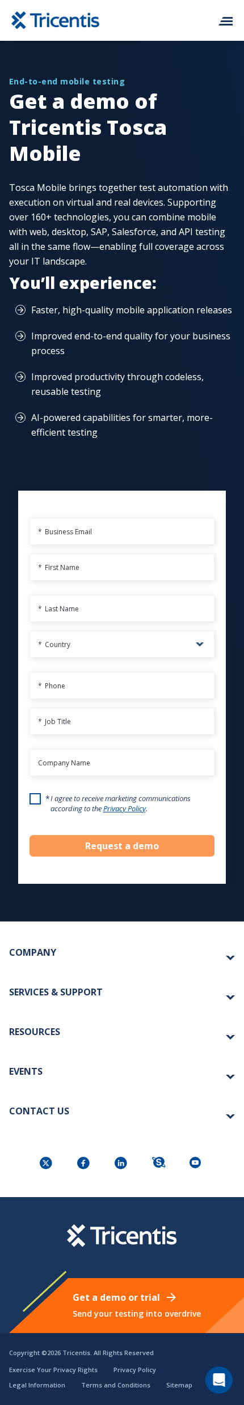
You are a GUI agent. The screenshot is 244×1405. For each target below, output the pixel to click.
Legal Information (37, 1385)
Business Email (65, 532)
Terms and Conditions (115, 1385)
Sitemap (179, 1385)
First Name (58, 567)
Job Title (54, 721)
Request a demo (122, 846)
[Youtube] (197, 1164)
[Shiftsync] (159, 1164)
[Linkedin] (122, 1164)
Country (54, 644)
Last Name (58, 609)
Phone (51, 686)
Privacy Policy (124, 808)
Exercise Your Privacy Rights (53, 1369)
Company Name (64, 763)
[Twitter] (47, 1164)
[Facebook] (84, 1164)
